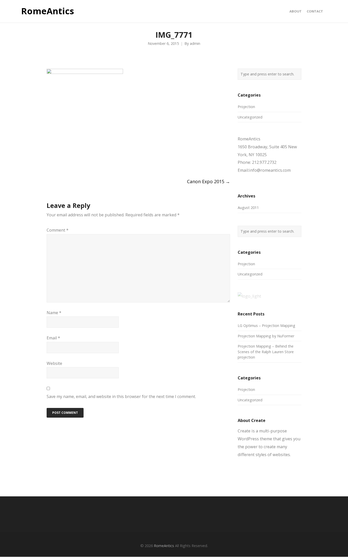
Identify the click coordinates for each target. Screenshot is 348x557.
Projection (246, 106)
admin (195, 43)
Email (53, 338)
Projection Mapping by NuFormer (266, 336)
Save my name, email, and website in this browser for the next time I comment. (121, 396)
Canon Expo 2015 (208, 181)
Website (54, 363)
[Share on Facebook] (49, 162)
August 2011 (248, 207)
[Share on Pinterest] (86, 162)
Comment (58, 230)
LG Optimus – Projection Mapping (266, 325)
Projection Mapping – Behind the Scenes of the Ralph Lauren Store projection (266, 352)
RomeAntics (47, 11)
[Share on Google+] (67, 162)
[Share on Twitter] (58, 162)
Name (54, 312)
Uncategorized (250, 117)
